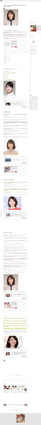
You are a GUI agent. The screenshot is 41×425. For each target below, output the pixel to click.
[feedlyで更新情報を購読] (14, 380)
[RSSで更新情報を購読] (16, 380)
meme (33, 43)
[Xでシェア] (1, 209)
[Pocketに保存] (1, 213)
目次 (14, 52)
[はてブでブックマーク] (1, 211)
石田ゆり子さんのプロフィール (8, 54)
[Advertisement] (15, 27)
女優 (4, 360)
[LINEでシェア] (1, 214)
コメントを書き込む (15, 410)
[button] (1, 215)
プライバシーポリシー (32, 38)
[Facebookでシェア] (1, 210)
